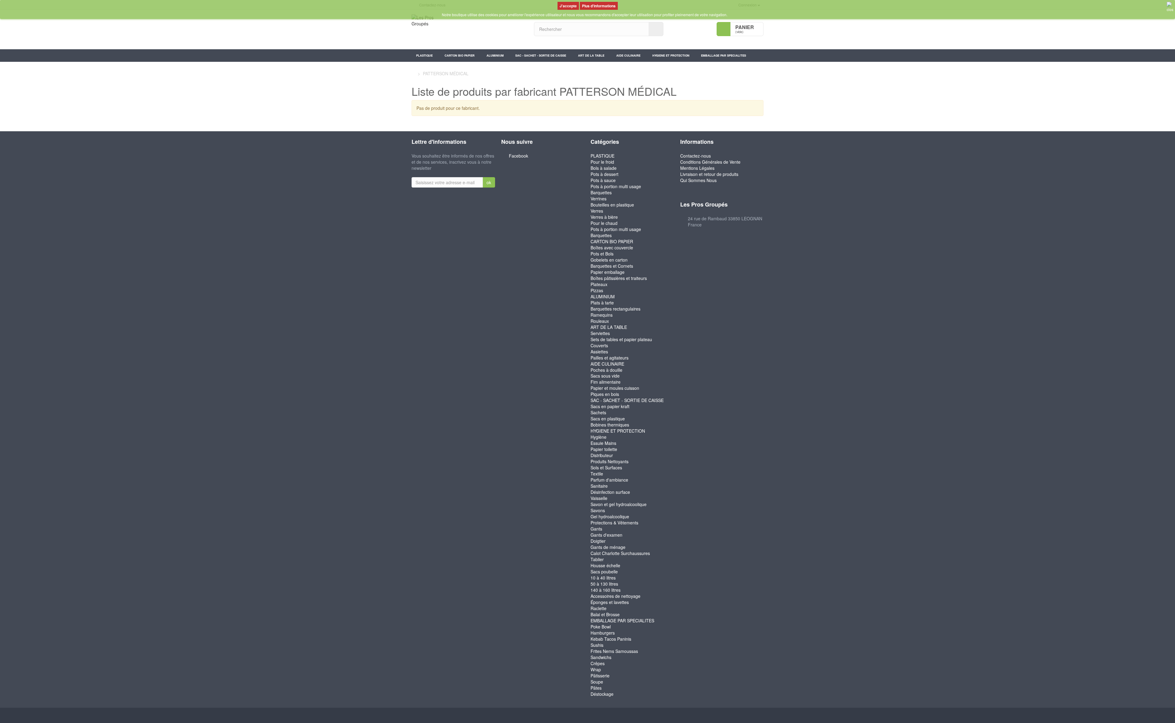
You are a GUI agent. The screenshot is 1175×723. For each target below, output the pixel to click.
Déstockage (602, 694)
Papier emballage (608, 272)
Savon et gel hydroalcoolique (619, 504)
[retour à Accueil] (413, 73)
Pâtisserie (600, 676)
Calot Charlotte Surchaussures (620, 553)
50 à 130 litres (604, 584)
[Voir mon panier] (724, 29)
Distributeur (602, 455)
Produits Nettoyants (610, 461)
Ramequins (602, 315)
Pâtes (596, 688)
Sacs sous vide (605, 376)
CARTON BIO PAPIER (460, 55)
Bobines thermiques (610, 425)
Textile (597, 474)
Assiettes (599, 351)
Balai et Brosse (605, 614)
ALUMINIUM (495, 55)
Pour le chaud (604, 223)
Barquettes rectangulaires (615, 309)
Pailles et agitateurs (610, 358)
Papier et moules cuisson (615, 388)
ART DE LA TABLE (591, 55)
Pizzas (597, 290)
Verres (597, 211)
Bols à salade (604, 168)
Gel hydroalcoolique (610, 516)
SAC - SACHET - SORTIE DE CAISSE (540, 55)
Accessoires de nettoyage (615, 596)
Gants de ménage (608, 547)
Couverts (599, 345)
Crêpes (598, 663)
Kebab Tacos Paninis (611, 639)
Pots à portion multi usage (616, 186)
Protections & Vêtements (614, 523)
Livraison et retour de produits (709, 174)
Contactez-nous (695, 156)
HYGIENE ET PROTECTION (670, 55)
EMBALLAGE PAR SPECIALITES (723, 55)
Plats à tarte (602, 303)
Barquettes (601, 192)
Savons (598, 510)
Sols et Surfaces (606, 467)
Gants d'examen (606, 535)
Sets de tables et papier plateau (621, 339)
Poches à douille (606, 370)
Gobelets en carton (609, 260)
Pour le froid (602, 162)
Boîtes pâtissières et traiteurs (619, 278)
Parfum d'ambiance (609, 480)
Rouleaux (600, 321)
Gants (596, 529)
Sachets (598, 412)
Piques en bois (605, 394)
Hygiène (598, 437)
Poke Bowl (601, 627)
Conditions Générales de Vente (710, 162)
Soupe (597, 682)
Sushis (597, 645)
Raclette (598, 608)
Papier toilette (604, 449)
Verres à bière (604, 217)
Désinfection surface (610, 492)
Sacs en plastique (608, 419)
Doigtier (598, 541)
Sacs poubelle (604, 571)
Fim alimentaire (606, 382)
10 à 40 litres (603, 578)
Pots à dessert (604, 174)
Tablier (597, 559)
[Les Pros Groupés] (468, 29)
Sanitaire (599, 486)
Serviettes (600, 333)
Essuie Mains (603, 443)
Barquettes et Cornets (612, 266)
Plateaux (599, 284)
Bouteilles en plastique (612, 205)
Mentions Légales (697, 168)
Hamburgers (603, 633)
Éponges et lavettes (610, 602)
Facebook (518, 156)
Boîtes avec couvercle (612, 247)
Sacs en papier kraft (610, 406)
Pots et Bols (602, 254)
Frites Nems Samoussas (614, 651)
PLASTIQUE (424, 55)
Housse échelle (605, 565)
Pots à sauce (603, 180)
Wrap (596, 669)
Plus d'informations (599, 6)
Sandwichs (601, 657)
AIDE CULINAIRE (628, 55)
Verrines (598, 199)
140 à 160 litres (606, 590)
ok (489, 182)
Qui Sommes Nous (698, 180)
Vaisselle (599, 498)
